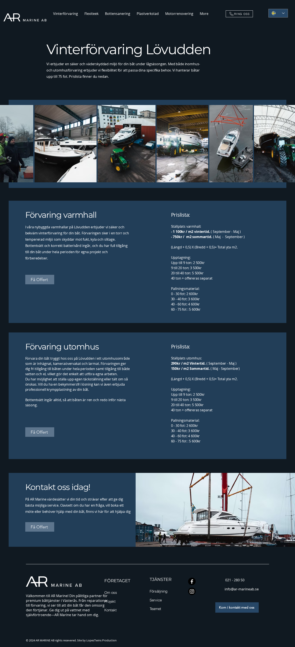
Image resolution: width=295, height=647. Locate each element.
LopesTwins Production (101, 640)
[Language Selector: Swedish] (278, 13)
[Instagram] (192, 591)
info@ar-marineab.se (242, 589)
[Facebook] (192, 581)
